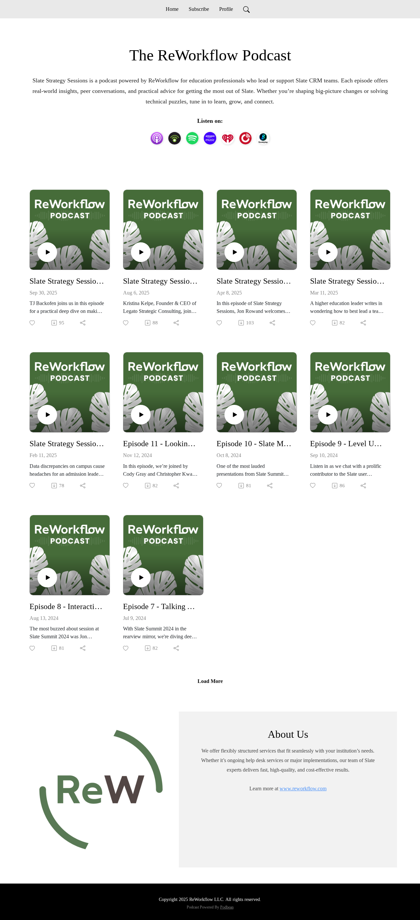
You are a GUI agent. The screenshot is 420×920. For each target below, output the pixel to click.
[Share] (83, 322)
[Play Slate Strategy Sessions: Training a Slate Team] (234, 252)
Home (172, 9)
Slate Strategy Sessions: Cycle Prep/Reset (67, 281)
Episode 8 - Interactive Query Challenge (67, 606)
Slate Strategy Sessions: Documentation (160, 281)
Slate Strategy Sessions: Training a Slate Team (254, 281)
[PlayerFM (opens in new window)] (245, 138)
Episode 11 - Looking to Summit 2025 (160, 443)
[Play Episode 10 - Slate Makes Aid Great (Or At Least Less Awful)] (234, 415)
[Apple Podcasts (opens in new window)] (157, 138)
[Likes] (32, 322)
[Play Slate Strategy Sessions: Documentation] (141, 252)
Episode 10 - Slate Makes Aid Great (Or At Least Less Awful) (254, 443)
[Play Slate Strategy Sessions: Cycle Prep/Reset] (47, 252)
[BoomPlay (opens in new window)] (263, 138)
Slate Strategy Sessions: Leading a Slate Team (347, 281)
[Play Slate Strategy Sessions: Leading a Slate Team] (328, 252)
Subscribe (199, 9)
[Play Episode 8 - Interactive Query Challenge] (47, 577)
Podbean (227, 907)
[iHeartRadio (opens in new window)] (227, 138)
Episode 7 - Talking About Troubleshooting (160, 606)
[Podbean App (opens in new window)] (174, 138)
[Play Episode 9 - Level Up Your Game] (328, 415)
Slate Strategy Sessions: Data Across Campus (67, 443)
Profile (226, 9)
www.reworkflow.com (303, 788)
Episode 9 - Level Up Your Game (347, 443)
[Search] (246, 9)
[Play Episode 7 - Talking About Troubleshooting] (141, 577)
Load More (210, 681)
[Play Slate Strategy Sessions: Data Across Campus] (47, 415)
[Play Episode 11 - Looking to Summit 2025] (141, 415)
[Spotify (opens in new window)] (192, 138)
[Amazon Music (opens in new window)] (210, 138)
